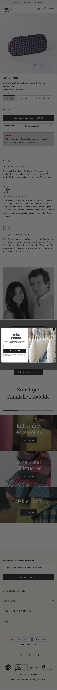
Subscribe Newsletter (15, 350)
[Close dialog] (54, 329)
